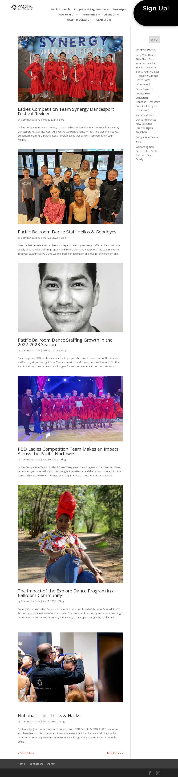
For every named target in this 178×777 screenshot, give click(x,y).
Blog (61, 119)
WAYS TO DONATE (78, 20)
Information (89, 14)
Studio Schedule (60, 9)
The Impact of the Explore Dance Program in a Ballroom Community (66, 593)
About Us (110, 14)
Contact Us (36, 763)
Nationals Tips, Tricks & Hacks (49, 715)
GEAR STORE (103, 20)
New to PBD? (67, 14)
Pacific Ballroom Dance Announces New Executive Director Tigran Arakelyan (146, 124)
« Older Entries (26, 753)
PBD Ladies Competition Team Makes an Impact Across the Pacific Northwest (68, 451)
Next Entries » (115, 753)
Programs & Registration (90, 9)
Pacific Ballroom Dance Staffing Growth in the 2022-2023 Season (65, 342)
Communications (30, 119)
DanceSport (120, 9)
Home (21, 763)
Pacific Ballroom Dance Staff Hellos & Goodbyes (67, 232)
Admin (51, 763)
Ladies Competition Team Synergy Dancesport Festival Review (66, 111)
